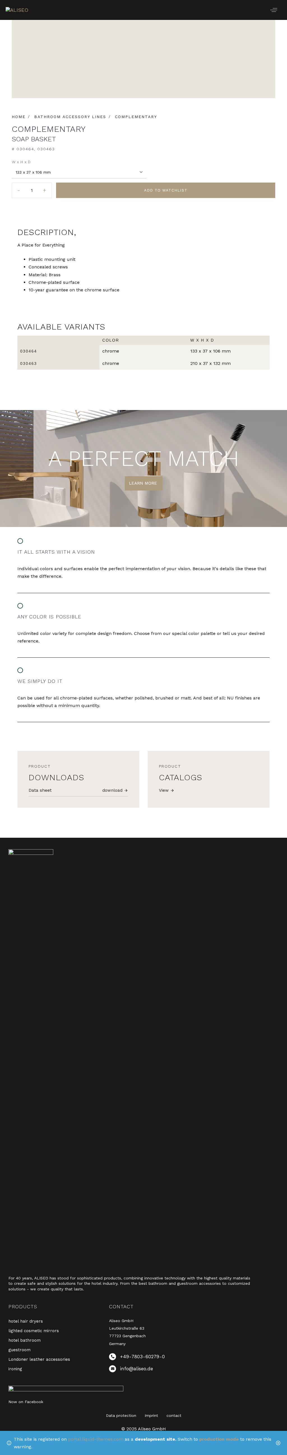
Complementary (136, 116)
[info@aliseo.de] (158, 1370)
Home (19, 116)
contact (173, 1415)
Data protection (121, 1415)
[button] (273, 10)
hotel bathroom (24, 1340)
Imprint (151, 1415)
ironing (15, 1368)
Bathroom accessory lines (70, 116)
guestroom (19, 1349)
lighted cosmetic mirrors (33, 1330)
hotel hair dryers (25, 1321)
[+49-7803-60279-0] (158, 1357)
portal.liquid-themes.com (95, 1439)
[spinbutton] (32, 190)
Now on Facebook (25, 1401)
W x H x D (21, 162)
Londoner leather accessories (39, 1359)
